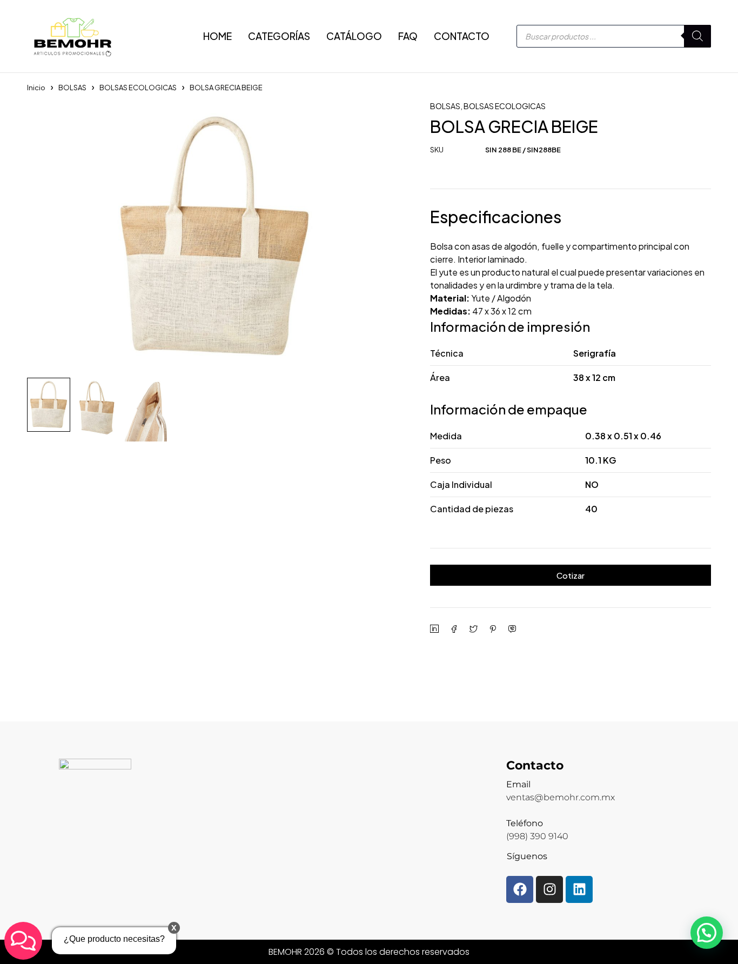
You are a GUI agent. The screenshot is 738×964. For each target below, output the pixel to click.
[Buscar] (697, 36)
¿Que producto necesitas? (114, 938)
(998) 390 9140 (537, 836)
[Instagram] (549, 889)
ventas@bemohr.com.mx (560, 797)
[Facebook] (519, 889)
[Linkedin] (579, 889)
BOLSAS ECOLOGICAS (138, 87)
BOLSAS (72, 87)
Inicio (36, 87)
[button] (706, 932)
